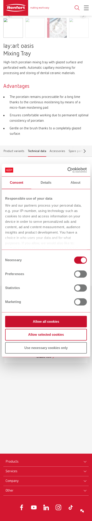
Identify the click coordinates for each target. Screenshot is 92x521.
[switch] (80, 274)
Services (11, 471)
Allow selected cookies (46, 335)
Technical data (37, 152)
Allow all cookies (46, 321)
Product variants (14, 152)
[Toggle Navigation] (86, 8)
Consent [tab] (16, 182)
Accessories (57, 152)
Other (9, 490)
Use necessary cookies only (46, 348)
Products (12, 462)
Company (12, 481)
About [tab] (75, 182)
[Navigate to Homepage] (26, 8)
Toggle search (77, 8)
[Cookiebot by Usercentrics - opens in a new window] (67, 170)
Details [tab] (46, 182)
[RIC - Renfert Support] (82, 511)
